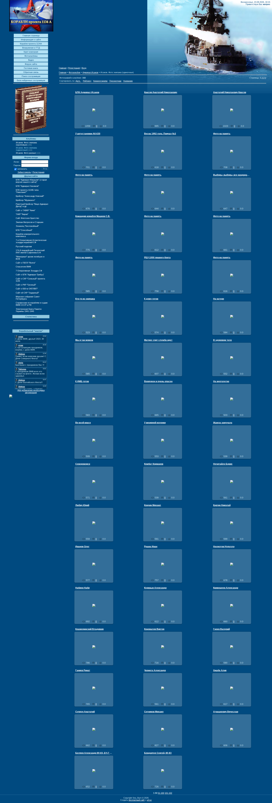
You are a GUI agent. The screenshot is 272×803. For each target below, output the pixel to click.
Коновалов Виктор (154, 629)
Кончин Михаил (152, 505)
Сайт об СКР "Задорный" (27, 293)
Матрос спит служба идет (158, 340)
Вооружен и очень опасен (158, 381)
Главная (62, 68)
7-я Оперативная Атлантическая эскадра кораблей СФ (31, 241)
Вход (84, 68)
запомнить (22, 169)
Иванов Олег (82, 546)
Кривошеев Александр (225, 588)
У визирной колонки (155, 422)
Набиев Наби (82, 588)
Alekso (164, 158)
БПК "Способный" (24, 230)
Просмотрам (115, 81)
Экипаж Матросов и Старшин (29, 222)
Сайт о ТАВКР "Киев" (25, 210)
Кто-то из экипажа (85, 299)
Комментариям (100, 81)
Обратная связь (30, 72)
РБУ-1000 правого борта (157, 257)
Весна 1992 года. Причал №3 (160, 133)
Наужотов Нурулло (223, 546)
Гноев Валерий (221, 629)
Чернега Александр (155, 670)
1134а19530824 (95, 486)
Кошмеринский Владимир (89, 629)
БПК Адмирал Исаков (87, 92)
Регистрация (38, 172)
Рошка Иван (150, 546)
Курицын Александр (155, 588)
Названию (128, 81)
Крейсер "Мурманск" (25, 200)
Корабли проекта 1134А (31, 44)
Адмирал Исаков (90, 72)
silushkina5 (95, 113)
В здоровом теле (222, 340)
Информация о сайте (31, 40)
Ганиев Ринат (82, 670)
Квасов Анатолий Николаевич (160, 92)
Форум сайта (31, 64)
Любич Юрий (82, 505)
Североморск (82, 464)
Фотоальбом (74, 72)
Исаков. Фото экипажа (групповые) (26, 143)
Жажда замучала (222, 422)
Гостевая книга (31, 68)
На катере (218, 299)
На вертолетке (221, 381)
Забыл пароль (24, 172)
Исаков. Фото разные (26, 153)
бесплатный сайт (137, 800)
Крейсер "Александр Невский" (30, 196)
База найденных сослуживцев (31, 80)
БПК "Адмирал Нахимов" (27, 186)
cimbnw (233, 484)
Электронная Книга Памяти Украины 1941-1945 (28, 310)
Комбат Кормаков (153, 464)
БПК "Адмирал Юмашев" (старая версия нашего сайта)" (31, 181)
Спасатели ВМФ (23, 267)
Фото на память (221, 133)
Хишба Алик (219, 670)
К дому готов (151, 299)
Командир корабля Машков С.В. (92, 216)
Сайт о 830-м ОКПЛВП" (27, 289)
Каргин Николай (222, 505)
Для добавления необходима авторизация (31, 391)
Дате (77, 81)
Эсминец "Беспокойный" (27, 226)
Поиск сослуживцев (31, 76)
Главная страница (31, 35)
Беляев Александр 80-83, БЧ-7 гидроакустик (100, 753)
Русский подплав (24, 246)
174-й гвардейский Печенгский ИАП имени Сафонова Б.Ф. (30, 251)
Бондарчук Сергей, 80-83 (158, 753)
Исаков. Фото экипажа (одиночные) (26, 149)
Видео (31, 60)
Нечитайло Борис (223, 464)
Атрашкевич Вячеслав (225, 711)
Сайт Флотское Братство (27, 218)
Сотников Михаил (154, 711)
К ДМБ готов (82, 381)
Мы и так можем (84, 340)
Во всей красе (83, 422)
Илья (95, 159)
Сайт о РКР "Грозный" (26, 285)
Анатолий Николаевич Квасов (229, 92)
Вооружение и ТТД (31, 48)
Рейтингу (87, 81)
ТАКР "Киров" (22, 214)
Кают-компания (31, 52)
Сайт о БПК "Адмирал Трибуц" (30, 274)
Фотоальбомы (31, 56)
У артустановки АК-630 (87, 133)
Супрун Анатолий (85, 711)
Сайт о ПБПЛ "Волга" (26, 263)
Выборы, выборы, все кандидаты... (232, 175)
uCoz (149, 800)
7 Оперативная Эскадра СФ (29, 271)
